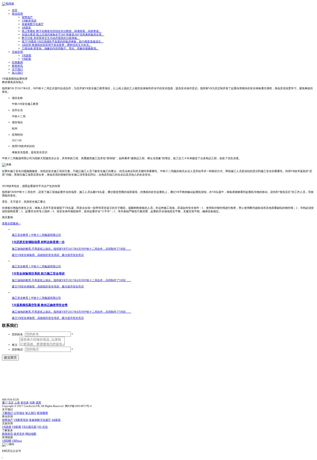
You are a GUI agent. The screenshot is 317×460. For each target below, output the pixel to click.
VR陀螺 (6, 440)
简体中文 (286, 3)
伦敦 (32, 402)
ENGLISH (296, 3)
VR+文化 (42, 427)
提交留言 (10, 357)
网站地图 (30, 433)
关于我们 (17, 69)
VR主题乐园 (29, 427)
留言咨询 (278, 7)
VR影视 (26, 59)
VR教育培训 (29, 20)
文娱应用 (17, 52)
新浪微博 (42, 413)
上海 (17, 402)
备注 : (16, 344)
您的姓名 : (18, 334)
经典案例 (17, 62)
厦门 (4, 402)
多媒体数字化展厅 (33, 24)
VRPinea (17, 440)
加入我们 (17, 72)
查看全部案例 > (11, 223)
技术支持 (19, 433)
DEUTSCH (307, 3)
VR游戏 (26, 55)
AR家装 (26, 27)
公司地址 (19, 413)
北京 (11, 402)
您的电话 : (18, 349)
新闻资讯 (17, 65)
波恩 (38, 402)
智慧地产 (27, 17)
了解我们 (7, 413)
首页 (14, 10)
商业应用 (17, 13)
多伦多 (25, 402)
